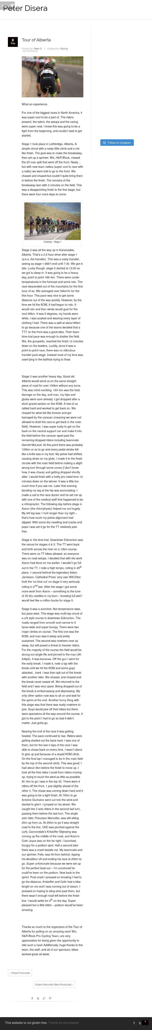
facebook (32, 998)
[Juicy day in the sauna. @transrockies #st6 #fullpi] (105, 116)
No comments (30, 50)
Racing (64, 48)
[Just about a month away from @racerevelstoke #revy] (128, 63)
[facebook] (134, 1023)
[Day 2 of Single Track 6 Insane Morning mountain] (105, 103)
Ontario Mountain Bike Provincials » (54, 984)
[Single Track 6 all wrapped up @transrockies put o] (105, 90)
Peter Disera (25, 8)
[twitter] (140, 1023)
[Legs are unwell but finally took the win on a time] (128, 90)
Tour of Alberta (36, 39)
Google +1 (44, 998)
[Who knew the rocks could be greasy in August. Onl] (128, 50)
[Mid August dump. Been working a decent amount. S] (105, 63)
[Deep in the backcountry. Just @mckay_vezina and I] (105, 76)
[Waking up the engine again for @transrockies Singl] (128, 103)
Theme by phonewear (63, 1022)
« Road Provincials (20, 972)
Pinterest (50, 998)
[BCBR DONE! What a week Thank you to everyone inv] (128, 116)
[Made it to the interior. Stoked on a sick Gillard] (128, 36)
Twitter (38, 998)
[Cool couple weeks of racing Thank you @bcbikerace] (128, 76)
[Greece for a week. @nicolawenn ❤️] (105, 36)
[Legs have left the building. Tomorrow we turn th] (105, 130)
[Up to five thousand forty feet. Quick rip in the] (105, 50)
